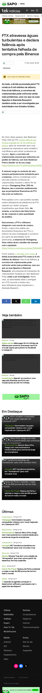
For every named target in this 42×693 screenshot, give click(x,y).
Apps (4, 566)
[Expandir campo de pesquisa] (27, 10)
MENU (22, 4)
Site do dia (5, 553)
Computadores (7, 517)
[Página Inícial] (11, 10)
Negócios (6, 68)
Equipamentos (7, 530)
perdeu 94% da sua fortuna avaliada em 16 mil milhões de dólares (19, 143)
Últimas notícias (7, 16)
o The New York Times (25, 254)
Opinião (4, 579)
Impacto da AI (20, 16)
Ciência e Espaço (33, 16)
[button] (6, 301)
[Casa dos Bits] (8, 63)
